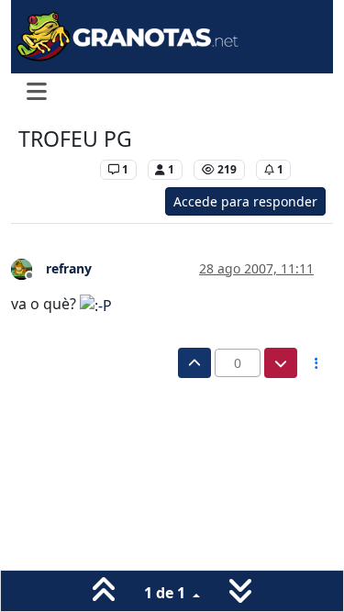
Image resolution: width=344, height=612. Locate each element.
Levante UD (54, 169)
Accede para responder (245, 201)
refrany (69, 268)
